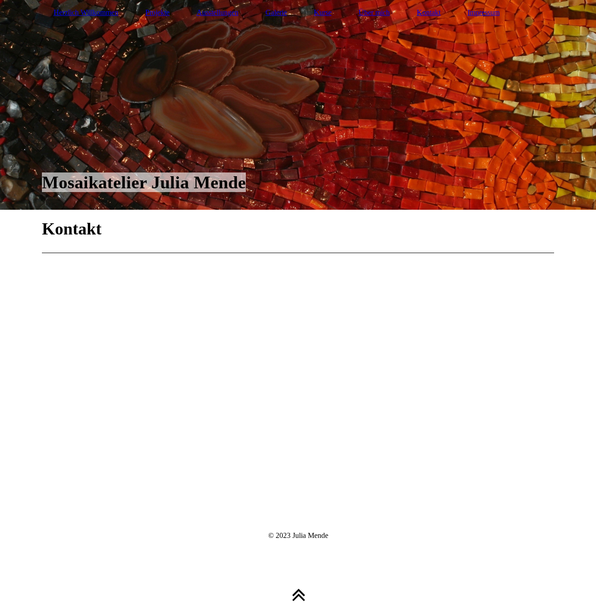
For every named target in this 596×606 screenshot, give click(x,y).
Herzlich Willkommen (86, 12)
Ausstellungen (217, 12)
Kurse (323, 12)
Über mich (374, 12)
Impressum (483, 12)
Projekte (157, 12)
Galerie (276, 12)
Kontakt (428, 12)
